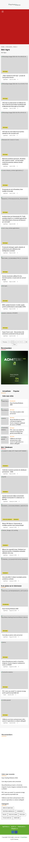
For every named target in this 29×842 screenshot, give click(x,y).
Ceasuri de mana (6, 770)
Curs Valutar (5, 745)
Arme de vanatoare (7, 519)
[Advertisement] (14, 29)
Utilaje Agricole (7, 817)
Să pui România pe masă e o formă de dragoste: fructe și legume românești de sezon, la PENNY (14, 787)
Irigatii (4, 814)
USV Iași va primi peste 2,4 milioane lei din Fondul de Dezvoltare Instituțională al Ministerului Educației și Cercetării (14, 104)
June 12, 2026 (12, 108)
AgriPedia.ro (5, 826)
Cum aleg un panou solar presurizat (11, 781)
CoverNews (24, 837)
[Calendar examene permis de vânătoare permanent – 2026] (14, 459)
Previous (5, 342)
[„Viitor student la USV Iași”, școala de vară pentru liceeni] (14, 65)
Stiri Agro (5, 71)
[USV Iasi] (14, 367)
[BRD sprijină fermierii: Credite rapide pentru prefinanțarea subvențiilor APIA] (14, 294)
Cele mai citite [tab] (7, 396)
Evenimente (12, 401)
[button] (2, 11)
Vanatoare (5, 465)
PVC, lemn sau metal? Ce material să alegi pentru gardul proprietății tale (17, 431)
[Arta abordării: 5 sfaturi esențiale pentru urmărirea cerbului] (14, 566)
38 (26, 342)
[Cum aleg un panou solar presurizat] (5, 409)
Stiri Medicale (5, 740)
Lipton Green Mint (7, 765)
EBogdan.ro (14, 828)
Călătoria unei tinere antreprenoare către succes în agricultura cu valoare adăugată (13, 798)
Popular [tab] (16, 391)
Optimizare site (6, 755)
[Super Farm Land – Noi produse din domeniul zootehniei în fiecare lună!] (14, 321)
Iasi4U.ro (13, 826)
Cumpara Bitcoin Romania (9, 748)
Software (4, 767)
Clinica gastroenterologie (9, 750)
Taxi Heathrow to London (9, 758)
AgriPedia (5, 79)
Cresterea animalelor (9, 811)
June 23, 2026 (12, 79)
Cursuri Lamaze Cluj (7, 760)
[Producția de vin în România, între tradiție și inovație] (14, 178)
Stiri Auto (4, 743)
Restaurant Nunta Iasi (8, 738)
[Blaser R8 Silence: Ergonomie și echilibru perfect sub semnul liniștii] (14, 512)
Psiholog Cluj (5, 763)
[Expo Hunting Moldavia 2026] (5, 400)
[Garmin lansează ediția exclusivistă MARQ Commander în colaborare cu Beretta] (14, 485)
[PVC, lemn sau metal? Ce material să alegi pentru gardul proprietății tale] (5, 428)
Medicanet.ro (21, 826)
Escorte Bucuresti (7, 753)
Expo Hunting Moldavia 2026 (10, 778)
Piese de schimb (13, 814)
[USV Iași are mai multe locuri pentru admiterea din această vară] (14, 121)
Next (14, 344)
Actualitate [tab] (6, 391)
